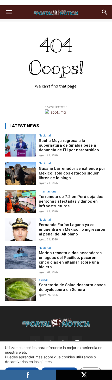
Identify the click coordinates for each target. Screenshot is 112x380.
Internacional (48, 191)
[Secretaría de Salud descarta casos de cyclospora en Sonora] (20, 289)
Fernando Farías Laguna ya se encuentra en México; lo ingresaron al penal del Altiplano (72, 229)
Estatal (43, 279)
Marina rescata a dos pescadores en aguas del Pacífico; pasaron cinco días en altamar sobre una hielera (70, 260)
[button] (9, 12)
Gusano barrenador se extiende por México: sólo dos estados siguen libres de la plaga (72, 173)
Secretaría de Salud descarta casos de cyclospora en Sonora (72, 287)
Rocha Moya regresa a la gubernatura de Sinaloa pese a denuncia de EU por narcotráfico (69, 145)
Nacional (45, 135)
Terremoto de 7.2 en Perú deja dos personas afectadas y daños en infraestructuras (71, 201)
